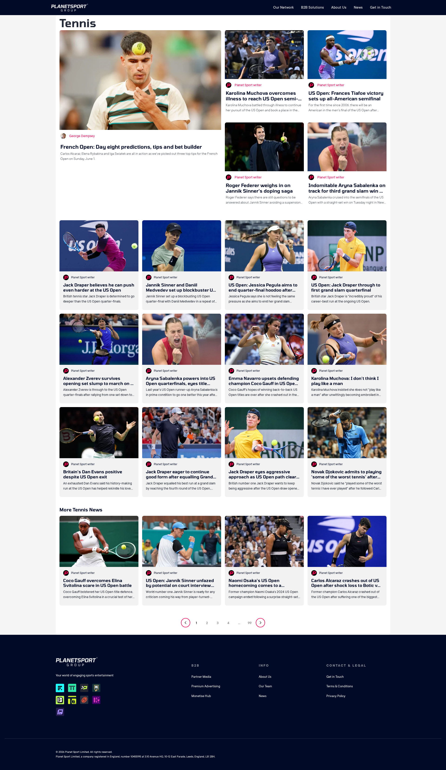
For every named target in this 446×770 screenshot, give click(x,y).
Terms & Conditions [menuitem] (339, 686)
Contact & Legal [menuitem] (346, 665)
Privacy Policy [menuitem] (335, 696)
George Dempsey (82, 136)
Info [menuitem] (264, 665)
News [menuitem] (358, 7)
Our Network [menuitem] (283, 7)
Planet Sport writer (248, 85)
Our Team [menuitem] (265, 686)
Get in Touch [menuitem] (380, 7)
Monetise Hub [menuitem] (201, 696)
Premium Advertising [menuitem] (205, 686)
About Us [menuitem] (338, 7)
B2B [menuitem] (195, 665)
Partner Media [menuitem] (201, 676)
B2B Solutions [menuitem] (312, 7)
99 (250, 623)
